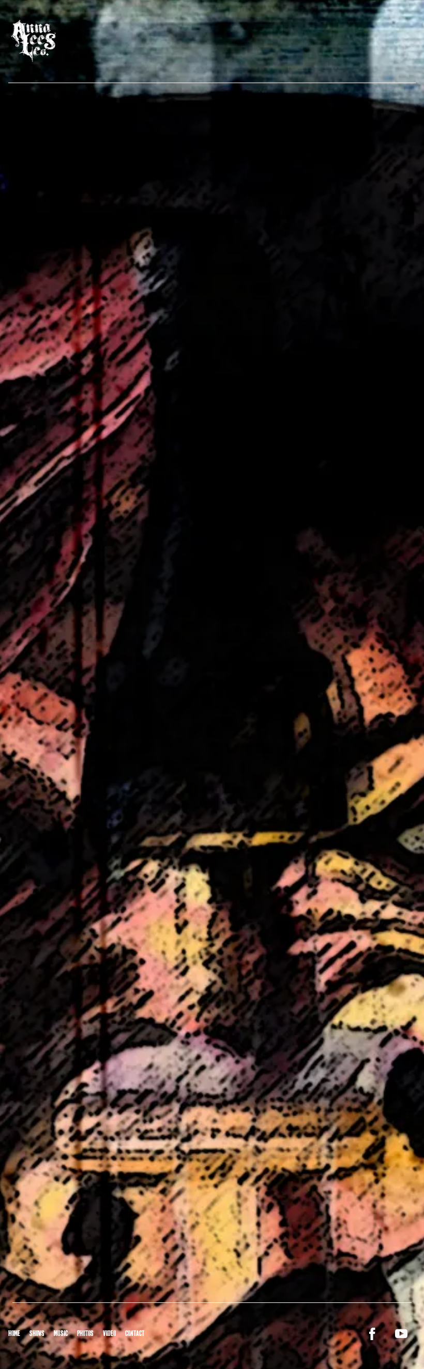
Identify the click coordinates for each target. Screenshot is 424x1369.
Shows (36, 1334)
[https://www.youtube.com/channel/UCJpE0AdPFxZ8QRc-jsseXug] (401, 1334)
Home (14, 1334)
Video (109, 1334)
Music (61, 1334)
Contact (134, 1334)
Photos (85, 1334)
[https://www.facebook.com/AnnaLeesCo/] (372, 1334)
